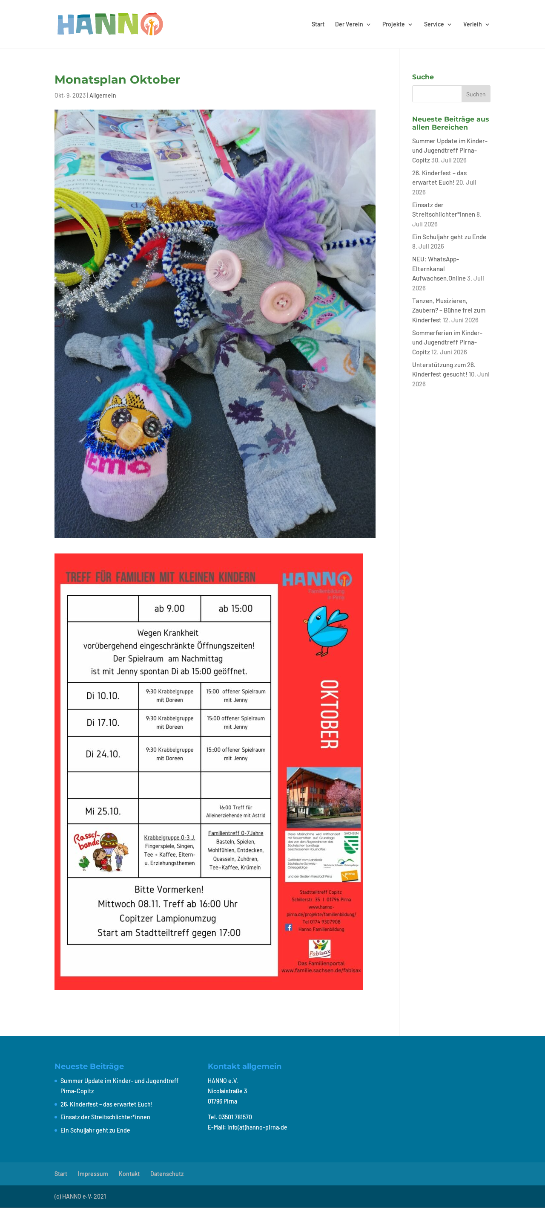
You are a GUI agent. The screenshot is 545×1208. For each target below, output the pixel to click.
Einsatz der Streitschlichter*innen (105, 1117)
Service (434, 24)
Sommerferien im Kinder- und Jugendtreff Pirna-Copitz (447, 342)
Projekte (393, 24)
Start (318, 24)
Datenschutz (167, 1173)
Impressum (93, 1173)
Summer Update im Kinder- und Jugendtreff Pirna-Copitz (450, 150)
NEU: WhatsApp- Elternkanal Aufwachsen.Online (439, 268)
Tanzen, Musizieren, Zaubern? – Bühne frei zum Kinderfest (448, 310)
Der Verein (349, 24)
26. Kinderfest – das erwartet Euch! (106, 1104)
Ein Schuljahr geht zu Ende (449, 236)
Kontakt (129, 1173)
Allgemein (102, 95)
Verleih (472, 24)
